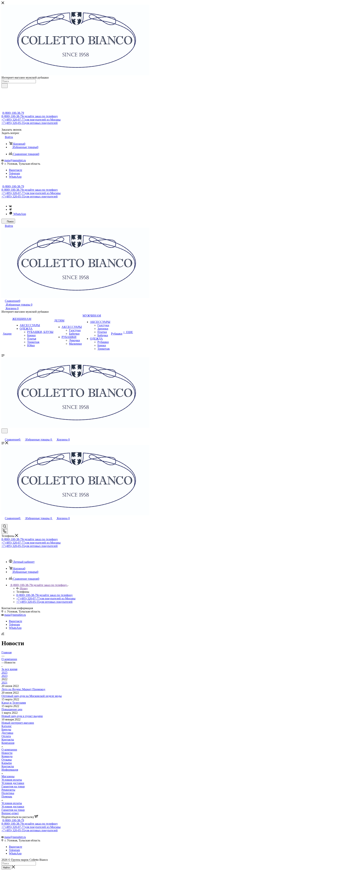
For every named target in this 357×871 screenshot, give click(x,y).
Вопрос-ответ (10, 813)
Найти (6, 867)
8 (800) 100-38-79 (13, 112)
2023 (4, 675)
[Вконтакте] (10, 206)
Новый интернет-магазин (17, 722)
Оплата (6, 736)
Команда (6, 756)
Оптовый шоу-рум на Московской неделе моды (31, 696)
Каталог (6, 726)
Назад (24, 588)
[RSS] (2, 634)
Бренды (6, 729)
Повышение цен (11, 709)
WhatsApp (15, 176)
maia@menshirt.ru (15, 160)
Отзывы (6, 759)
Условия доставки (12, 783)
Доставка (7, 732)
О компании (9, 749)
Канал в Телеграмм (13, 702)
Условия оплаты (11, 779)
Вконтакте (15, 170)
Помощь (6, 796)
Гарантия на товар (13, 786)
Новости (6, 752)
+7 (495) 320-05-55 (29, 123)
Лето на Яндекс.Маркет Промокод (23, 689)
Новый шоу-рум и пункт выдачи (22, 716)
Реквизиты (8, 789)
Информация (9, 769)
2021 (4, 682)
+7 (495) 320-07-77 (31, 119)
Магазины (8, 776)
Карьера (6, 763)
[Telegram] (10, 209)
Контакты (7, 739)
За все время (9, 669)
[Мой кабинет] (3, 435)
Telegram (14, 173)
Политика (7, 793)
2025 (4, 672)
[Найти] (4, 85)
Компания (7, 742)
